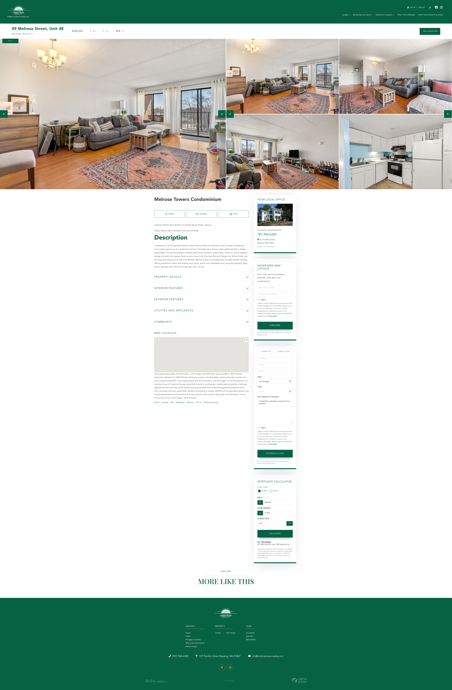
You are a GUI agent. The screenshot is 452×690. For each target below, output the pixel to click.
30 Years (264, 491)
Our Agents (271, 246)
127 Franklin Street (219, 656)
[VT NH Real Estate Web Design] (299, 681)
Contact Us (261, 246)
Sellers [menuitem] (188, 636)
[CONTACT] (430, 31)
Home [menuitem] (345, 15)
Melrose (190, 402)
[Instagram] (230, 667)
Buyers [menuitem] (188, 633)
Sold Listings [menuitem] (231, 633)
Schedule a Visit (284, 351)
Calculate (275, 534)
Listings (165, 402)
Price (259, 498)
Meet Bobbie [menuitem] (251, 640)
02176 (198, 402)
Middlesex (180, 402)
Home (156, 402)
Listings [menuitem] (218, 633)
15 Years (275, 491)
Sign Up (421, 7)
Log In (412, 7)
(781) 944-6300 (430, 7)
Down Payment (264, 508)
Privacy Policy (272, 316)
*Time (259, 387)
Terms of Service (267, 463)
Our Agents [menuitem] (250, 633)
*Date (259, 377)
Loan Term (262, 487)
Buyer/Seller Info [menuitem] (362, 15)
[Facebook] (222, 667)
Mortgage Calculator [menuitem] (193, 640)
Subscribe (275, 325)
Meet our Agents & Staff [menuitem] (430, 15)
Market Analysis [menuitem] (191, 646)
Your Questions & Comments (268, 397)
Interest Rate (263, 519)
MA (171, 402)
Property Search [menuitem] (384, 15)
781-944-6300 (266, 234)
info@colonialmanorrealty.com (267, 656)
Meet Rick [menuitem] (249, 636)
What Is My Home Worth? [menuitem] (195, 643)
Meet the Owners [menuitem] (406, 15)
